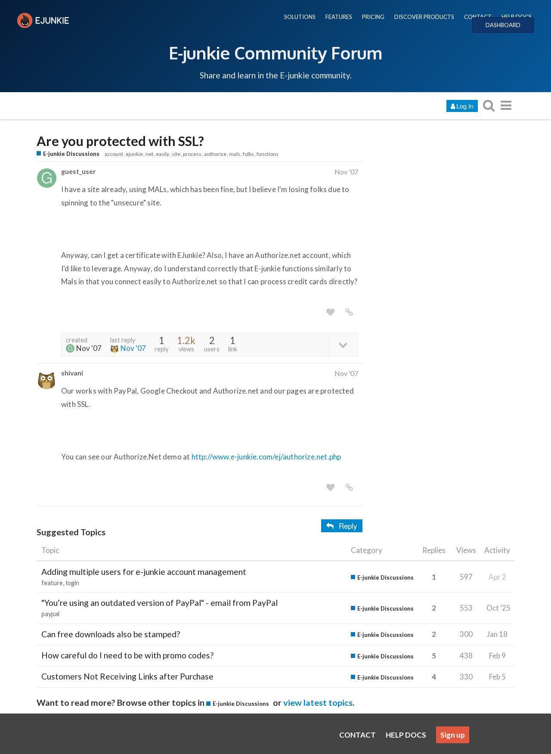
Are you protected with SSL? (120, 141)
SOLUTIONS (300, 16)
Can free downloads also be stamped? (110, 634)
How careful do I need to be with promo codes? (127, 655)
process (192, 154)
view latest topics (318, 702)
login (72, 582)
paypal (50, 613)
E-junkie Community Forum (275, 52)
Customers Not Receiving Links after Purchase (127, 676)
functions (268, 154)
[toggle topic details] (343, 344)
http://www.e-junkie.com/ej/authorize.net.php (266, 456)
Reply (348, 525)
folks (248, 154)
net (149, 154)
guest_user (78, 171)
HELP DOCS (516, 16)
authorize (215, 154)
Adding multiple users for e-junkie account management (143, 572)
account (114, 154)
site (176, 154)
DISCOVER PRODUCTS (424, 16)
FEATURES (338, 16)
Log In (465, 105)
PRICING (373, 16)
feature (52, 582)
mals (234, 154)
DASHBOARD (503, 25)
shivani (72, 373)
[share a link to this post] (349, 312)
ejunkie (134, 154)
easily (162, 154)
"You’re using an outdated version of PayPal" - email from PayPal (159, 603)
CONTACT (478, 16)
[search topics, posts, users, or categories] (488, 105)
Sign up (452, 734)
